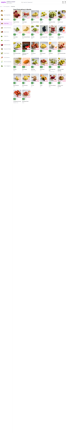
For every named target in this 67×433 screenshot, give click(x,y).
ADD (20, 17)
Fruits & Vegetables (7, 6)
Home (1, 6)
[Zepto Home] (3, 2)
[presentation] (2, 6)
